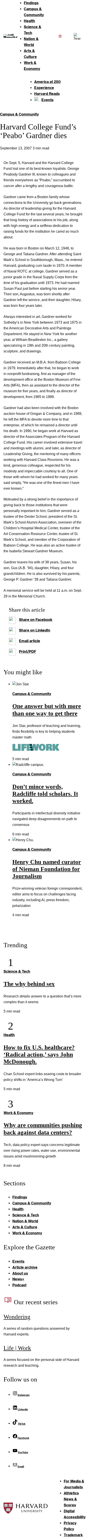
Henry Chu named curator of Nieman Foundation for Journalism (46, 869)
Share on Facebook (35, 619)
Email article (29, 641)
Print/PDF (27, 651)
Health (9, 1035)
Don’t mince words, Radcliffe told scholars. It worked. (45, 793)
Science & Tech (17, 971)
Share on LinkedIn (34, 630)
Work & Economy (18, 1113)
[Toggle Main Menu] (60, 36)
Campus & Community (19, 114)
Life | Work (17, 1348)
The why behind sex (29, 984)
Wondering (17, 1317)
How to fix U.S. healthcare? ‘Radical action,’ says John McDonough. (39, 1054)
